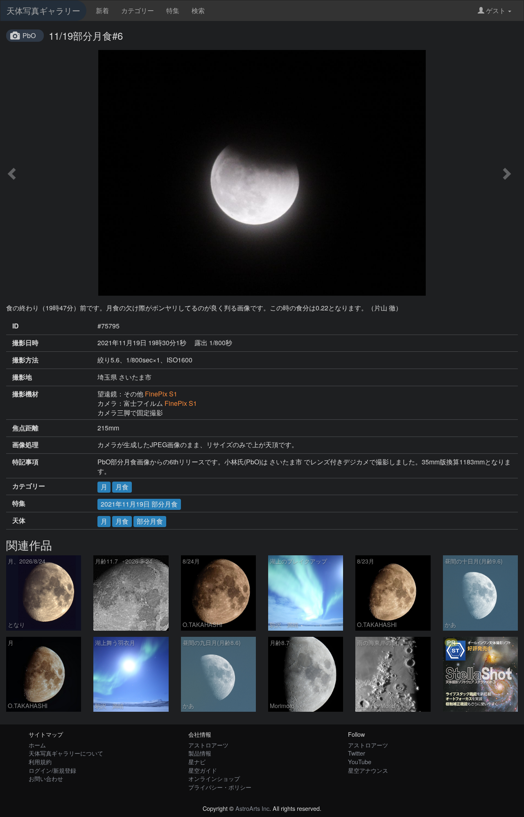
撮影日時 (25, 342)
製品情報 (199, 753)
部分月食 (150, 521)
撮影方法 (25, 359)
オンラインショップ (214, 778)
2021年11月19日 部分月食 (139, 504)
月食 (122, 486)
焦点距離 (25, 427)
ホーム (37, 744)
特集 (172, 10)
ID (15, 325)
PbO (29, 35)
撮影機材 (25, 393)
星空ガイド (202, 770)
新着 (102, 10)
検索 (198, 10)
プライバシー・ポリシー (219, 787)
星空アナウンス (368, 770)
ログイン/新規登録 (52, 770)
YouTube (359, 761)
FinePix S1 (161, 393)
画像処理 (25, 444)
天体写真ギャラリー (43, 10)
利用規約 (40, 761)
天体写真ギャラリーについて (66, 753)
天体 (18, 520)
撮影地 (22, 377)
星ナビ (197, 761)
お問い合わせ (46, 778)
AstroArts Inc (252, 808)
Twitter (356, 753)
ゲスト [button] (495, 10)
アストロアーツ (208, 744)
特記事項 (25, 461)
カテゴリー (137, 10)
